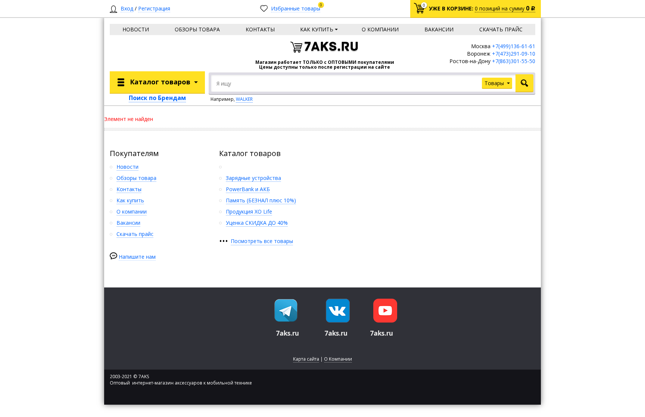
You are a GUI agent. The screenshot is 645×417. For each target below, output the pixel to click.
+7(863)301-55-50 (513, 61)
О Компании (338, 359)
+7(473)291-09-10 (513, 53)
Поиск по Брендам (157, 98)
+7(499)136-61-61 (513, 46)
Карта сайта (306, 359)
